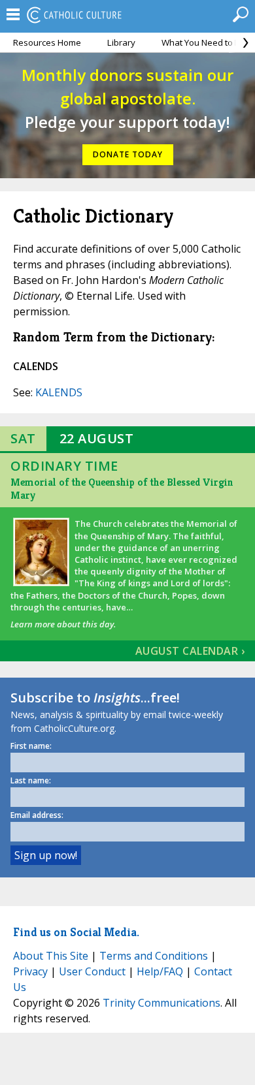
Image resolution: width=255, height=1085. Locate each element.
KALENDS (58, 392)
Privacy (30, 971)
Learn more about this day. (63, 624)
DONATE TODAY (128, 154)
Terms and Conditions (153, 956)
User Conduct (92, 971)
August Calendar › (190, 651)
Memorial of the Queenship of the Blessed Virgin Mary (121, 488)
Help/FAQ (160, 971)
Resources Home (47, 42)
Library (121, 42)
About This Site (50, 956)
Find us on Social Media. (76, 931)
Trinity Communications (161, 1003)
